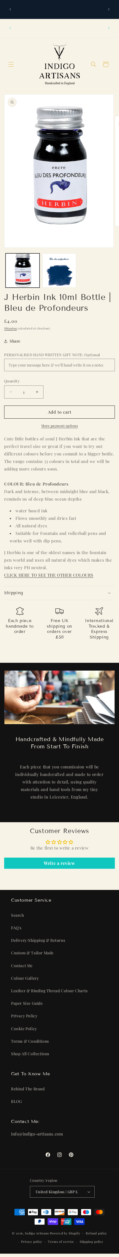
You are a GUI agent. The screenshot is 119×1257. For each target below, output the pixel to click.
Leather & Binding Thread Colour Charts (49, 990)
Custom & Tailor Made (32, 952)
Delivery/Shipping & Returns (38, 940)
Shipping (10, 328)
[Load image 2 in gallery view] (59, 270)
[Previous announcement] (10, 9)
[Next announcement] (109, 9)
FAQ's (16, 927)
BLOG (16, 1101)
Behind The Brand (28, 1088)
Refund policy (96, 1233)
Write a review (59, 863)
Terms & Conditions (30, 1041)
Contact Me (22, 965)
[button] (11, 64)
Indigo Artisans (37, 1233)
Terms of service (61, 1241)
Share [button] (15, 341)
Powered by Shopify (65, 1233)
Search (17, 915)
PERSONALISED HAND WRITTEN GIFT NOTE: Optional (52, 354)
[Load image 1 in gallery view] (23, 270)
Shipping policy (92, 1241)
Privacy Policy (24, 1015)
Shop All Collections (30, 1053)
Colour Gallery (25, 978)
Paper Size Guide (27, 1003)
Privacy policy (31, 1241)
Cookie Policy (24, 1028)
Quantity (12, 380)
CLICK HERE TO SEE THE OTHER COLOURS (48, 575)
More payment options (59, 425)
